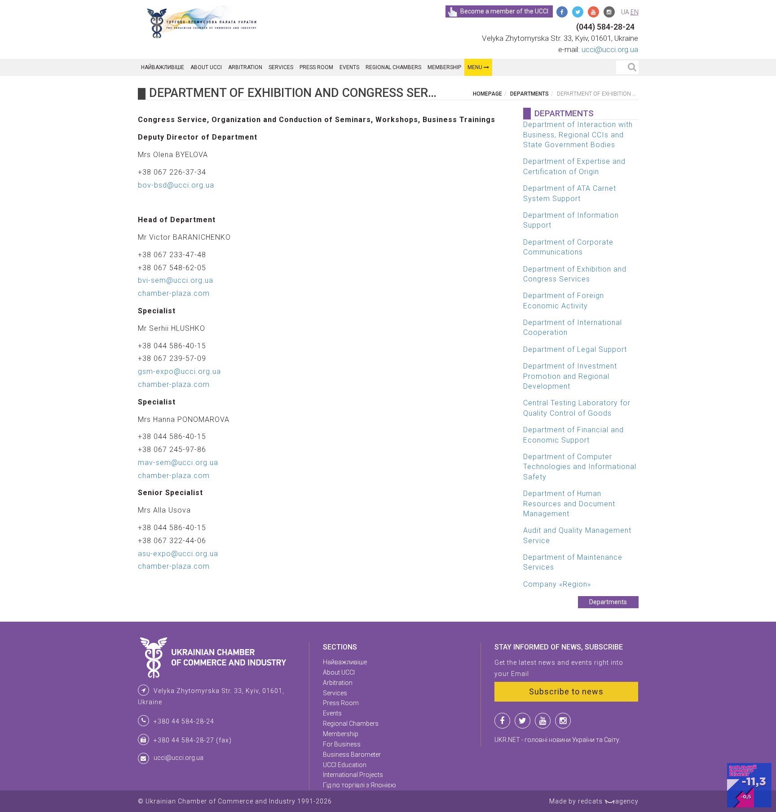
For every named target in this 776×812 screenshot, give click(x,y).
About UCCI (206, 67)
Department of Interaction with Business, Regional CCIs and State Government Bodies (578, 134)
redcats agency (608, 801)
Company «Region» (557, 584)
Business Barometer (352, 754)
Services (281, 67)
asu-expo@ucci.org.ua (178, 553)
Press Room (316, 67)
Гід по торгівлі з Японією (359, 785)
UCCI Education (344, 764)
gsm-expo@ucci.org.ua (179, 371)
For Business (342, 744)
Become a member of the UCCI (504, 11)
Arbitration (245, 67)
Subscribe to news (566, 691)
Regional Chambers (393, 67)
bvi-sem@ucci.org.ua (175, 280)
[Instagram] (609, 12)
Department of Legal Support (575, 349)
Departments (529, 94)
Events (349, 67)
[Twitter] (577, 12)
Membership (444, 67)
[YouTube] (593, 12)
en (634, 12)
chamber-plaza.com (174, 293)
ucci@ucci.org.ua (610, 49)
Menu (475, 67)
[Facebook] (562, 12)
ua (625, 12)
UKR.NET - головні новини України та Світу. (557, 739)
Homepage (487, 94)
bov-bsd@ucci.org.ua (176, 185)
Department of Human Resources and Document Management (569, 503)
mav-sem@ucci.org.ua (178, 462)
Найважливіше (162, 67)
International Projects (353, 774)
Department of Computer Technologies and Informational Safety (579, 466)
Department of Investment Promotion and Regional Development (570, 376)
